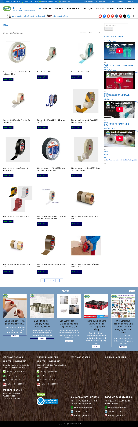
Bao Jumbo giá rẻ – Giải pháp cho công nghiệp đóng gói (69, 324)
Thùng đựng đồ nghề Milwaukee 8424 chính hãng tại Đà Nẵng (50, 16)
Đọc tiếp (8, 79)
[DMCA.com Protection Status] (41, 394)
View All (132, 291)
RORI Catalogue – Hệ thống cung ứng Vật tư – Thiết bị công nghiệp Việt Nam (123, 327)
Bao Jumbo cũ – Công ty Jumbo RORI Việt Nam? (42, 324)
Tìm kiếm (108, 29)
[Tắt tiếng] (105, 160)
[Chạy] (105, 62)
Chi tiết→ (15, 335)
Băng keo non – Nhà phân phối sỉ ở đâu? (14, 322)
